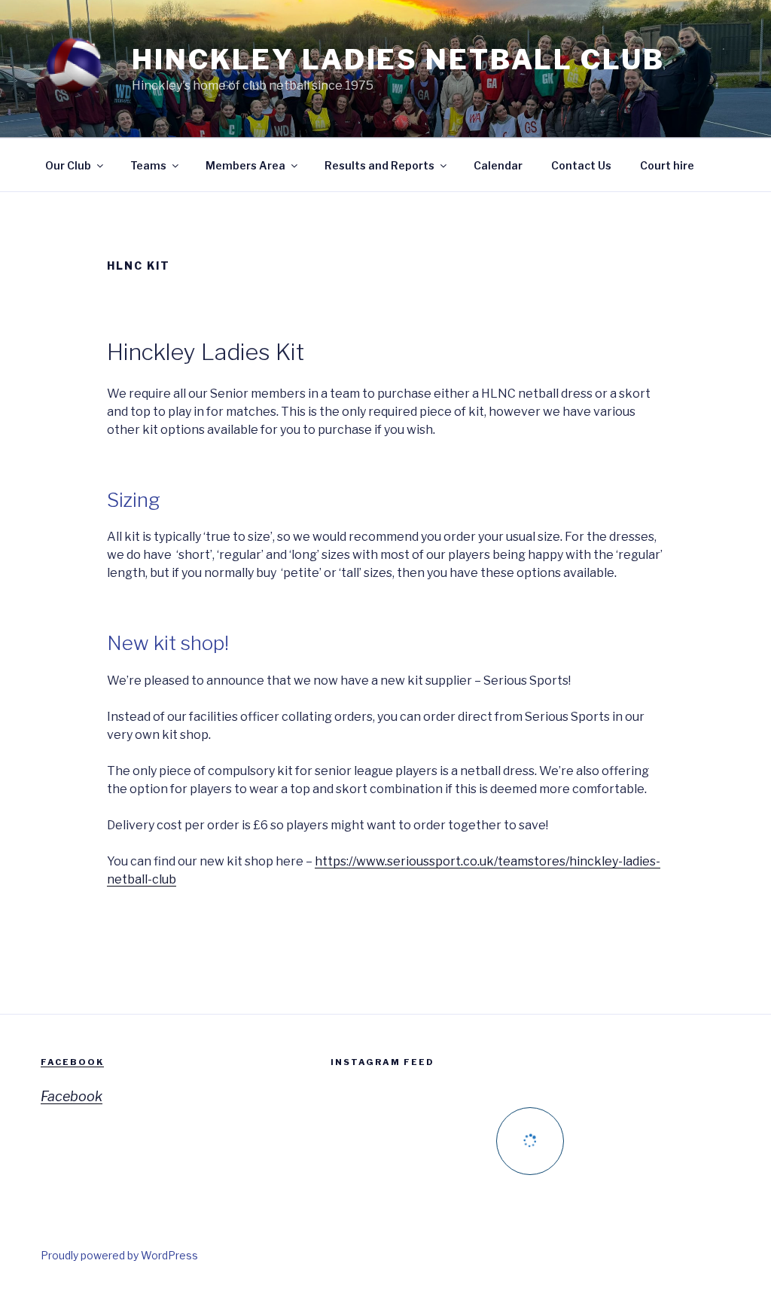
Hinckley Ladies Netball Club (398, 59)
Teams (148, 165)
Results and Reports (379, 165)
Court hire (667, 165)
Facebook (72, 1062)
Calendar (498, 165)
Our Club (68, 165)
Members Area (245, 165)
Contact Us (581, 165)
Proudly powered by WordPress (119, 1255)
